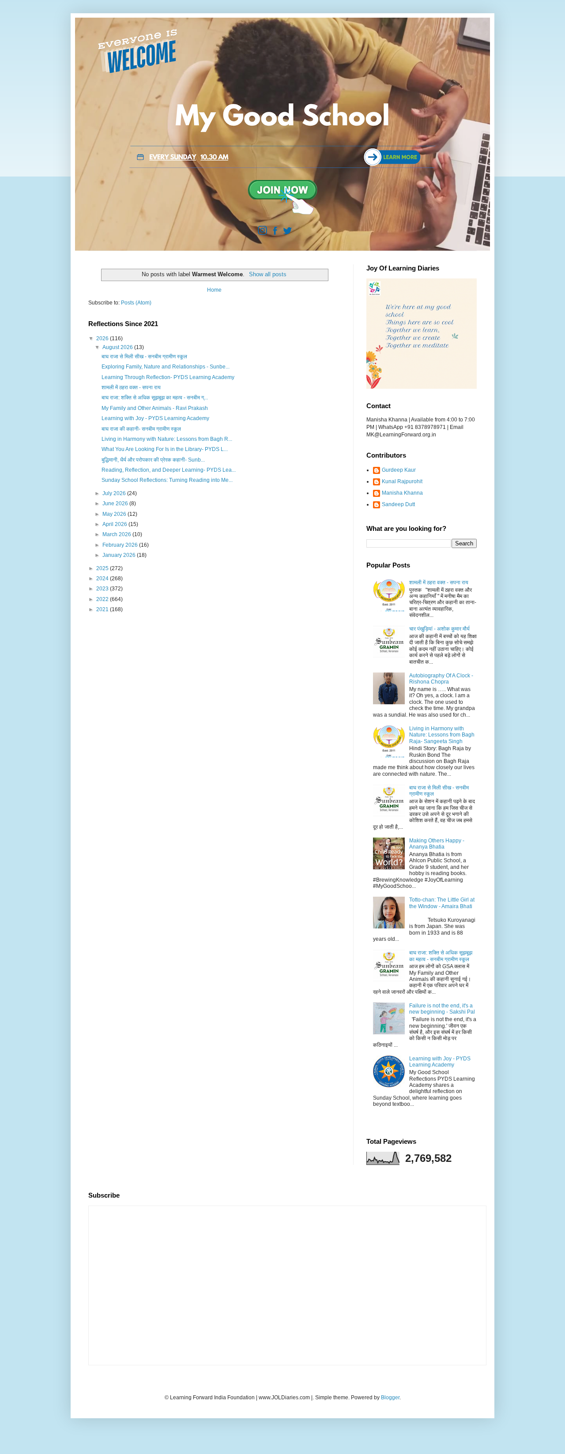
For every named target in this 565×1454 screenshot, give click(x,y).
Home (214, 290)
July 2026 (114, 493)
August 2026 (118, 347)
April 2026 (115, 524)
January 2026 (119, 555)
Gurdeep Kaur (399, 470)
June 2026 (115, 503)
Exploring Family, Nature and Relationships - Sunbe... (166, 367)
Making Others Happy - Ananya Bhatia (436, 844)
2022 (103, 599)
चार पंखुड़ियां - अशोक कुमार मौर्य (439, 629)
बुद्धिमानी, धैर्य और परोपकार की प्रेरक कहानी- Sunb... (153, 460)
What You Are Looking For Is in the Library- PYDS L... (165, 449)
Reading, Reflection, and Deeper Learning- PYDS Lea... (169, 470)
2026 (103, 338)
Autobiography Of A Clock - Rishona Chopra (441, 679)
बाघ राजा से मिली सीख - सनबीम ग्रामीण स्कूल (144, 356)
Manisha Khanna (402, 493)
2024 (103, 578)
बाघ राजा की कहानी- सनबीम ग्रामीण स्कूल (141, 429)
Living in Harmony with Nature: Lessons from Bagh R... (167, 439)
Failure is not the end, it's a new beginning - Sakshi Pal (442, 1009)
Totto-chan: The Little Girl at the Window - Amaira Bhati (442, 903)
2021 (103, 609)
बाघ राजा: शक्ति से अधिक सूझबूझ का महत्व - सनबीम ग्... (155, 397)
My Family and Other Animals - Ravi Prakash (155, 408)
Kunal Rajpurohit (402, 481)
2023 (103, 589)
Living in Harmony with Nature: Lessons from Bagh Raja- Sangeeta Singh (442, 734)
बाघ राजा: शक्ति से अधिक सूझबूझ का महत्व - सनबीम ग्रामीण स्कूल (440, 956)
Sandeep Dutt (398, 504)
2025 (103, 568)
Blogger (390, 1397)
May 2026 (115, 514)
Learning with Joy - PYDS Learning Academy (155, 418)
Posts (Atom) (136, 303)
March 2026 (117, 534)
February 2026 (120, 545)
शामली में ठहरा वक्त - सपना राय (131, 387)
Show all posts (267, 274)
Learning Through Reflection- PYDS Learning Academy (168, 377)
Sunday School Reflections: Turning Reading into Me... (167, 480)
